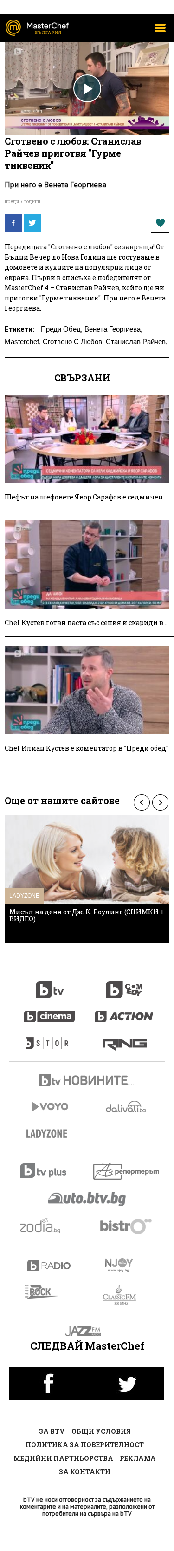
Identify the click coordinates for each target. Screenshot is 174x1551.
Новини (87, 1081)
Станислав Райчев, (137, 342)
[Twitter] (32, 223)
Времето (127, 1106)
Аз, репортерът (127, 1171)
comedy (124, 984)
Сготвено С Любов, (73, 342)
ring (125, 1038)
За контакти (84, 1471)
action (124, 1011)
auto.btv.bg (87, 1199)
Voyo (49, 1106)
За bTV (52, 1431)
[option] (87, 879)
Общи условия (101, 1431)
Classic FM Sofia (125, 1295)
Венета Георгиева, (113, 329)
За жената (49, 1134)
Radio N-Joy (127, 1265)
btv (50, 984)
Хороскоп (49, 1225)
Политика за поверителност (85, 1444)
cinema (49, 1011)
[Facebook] (13, 223)
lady (49, 1038)
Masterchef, (23, 342)
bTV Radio (49, 1265)
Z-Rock (47, 1292)
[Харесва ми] (160, 223)
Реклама (138, 1458)
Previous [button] (141, 802)
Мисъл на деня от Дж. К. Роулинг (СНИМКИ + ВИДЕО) (86, 915)
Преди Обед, (62, 329)
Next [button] (160, 802)
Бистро (127, 1226)
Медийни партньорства (63, 1458)
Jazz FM (87, 1331)
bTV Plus (49, 1170)
